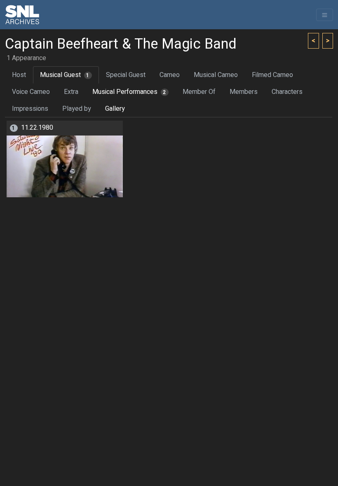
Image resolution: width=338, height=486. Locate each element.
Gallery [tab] (115, 109)
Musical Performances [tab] (129, 92)
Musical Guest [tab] (64, 75)
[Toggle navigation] (324, 15)
